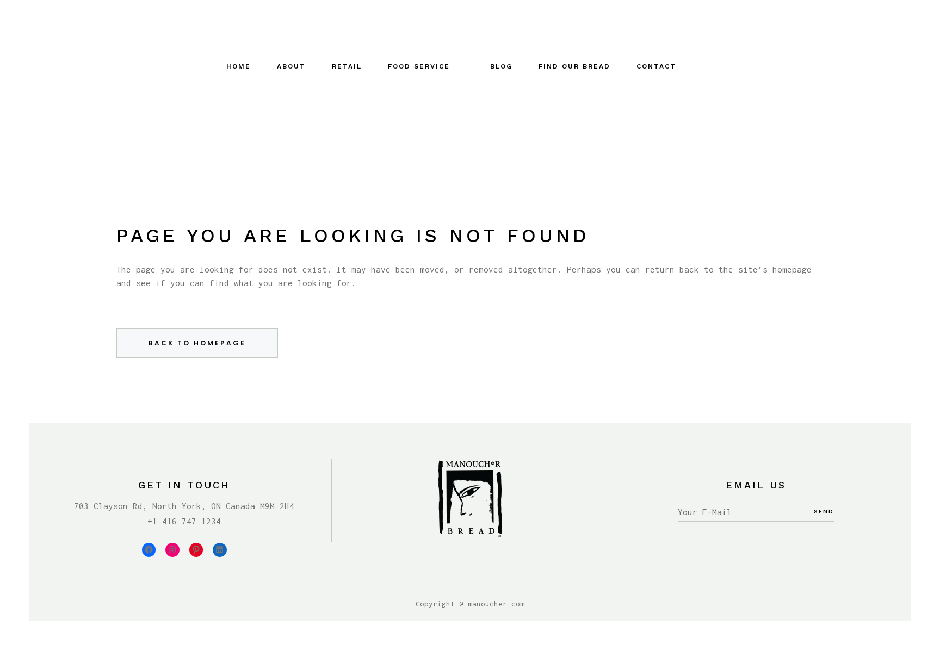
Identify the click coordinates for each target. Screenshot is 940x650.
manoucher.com (496, 603)
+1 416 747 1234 (184, 521)
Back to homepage (197, 343)
